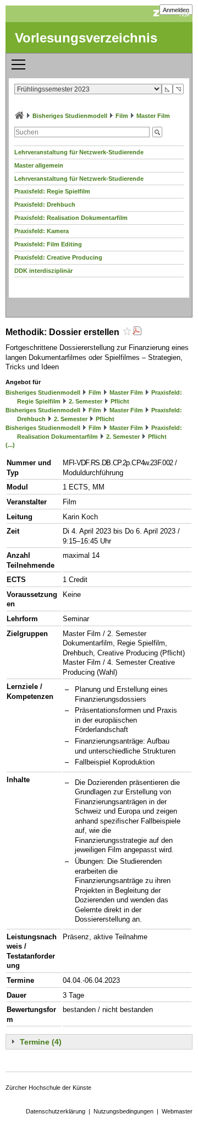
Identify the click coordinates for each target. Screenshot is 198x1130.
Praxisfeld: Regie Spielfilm (52, 191)
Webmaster (177, 1111)
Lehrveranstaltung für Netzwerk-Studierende (79, 152)
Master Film (153, 115)
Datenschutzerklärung (55, 1111)
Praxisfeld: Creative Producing (58, 257)
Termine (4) (41, 1041)
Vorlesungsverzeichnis (86, 37)
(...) (10, 445)
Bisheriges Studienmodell (69, 115)
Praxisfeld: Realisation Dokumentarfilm (71, 217)
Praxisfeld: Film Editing (48, 244)
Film (122, 115)
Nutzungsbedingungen (123, 1111)
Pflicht (120, 401)
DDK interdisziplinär (43, 270)
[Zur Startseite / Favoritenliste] (19, 115)
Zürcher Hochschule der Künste (48, 1087)
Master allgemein (38, 165)
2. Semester (85, 401)
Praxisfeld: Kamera (41, 231)
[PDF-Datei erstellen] (137, 332)
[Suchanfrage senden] (157, 132)
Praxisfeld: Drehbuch (44, 204)
